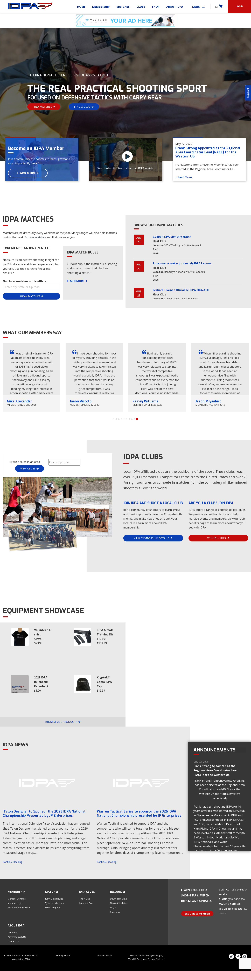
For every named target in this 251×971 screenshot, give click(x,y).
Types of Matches (54, 903)
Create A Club (86, 903)
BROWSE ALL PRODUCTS (61, 722)
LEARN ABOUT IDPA (194, 890)
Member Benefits (17, 898)
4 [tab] (124, 419)
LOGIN (239, 6)
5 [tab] (127, 419)
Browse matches (35, 237)
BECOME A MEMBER (197, 913)
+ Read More (183, 177)
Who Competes (53, 907)
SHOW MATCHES (30, 296)
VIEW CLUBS (28, 468)
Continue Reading (12, 862)
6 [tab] (130, 419)
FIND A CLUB (83, 106)
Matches (123, 7)
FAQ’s (113, 907)
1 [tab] (114, 419)
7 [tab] (134, 419)
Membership (101, 7)
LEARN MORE (26, 173)
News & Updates (118, 903)
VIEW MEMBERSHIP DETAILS (152, 538)
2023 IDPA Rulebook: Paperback (41, 682)
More (196, 7)
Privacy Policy (63, 955)
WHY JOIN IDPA (217, 538)
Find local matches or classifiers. (25, 281)
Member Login (15, 903)
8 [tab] (137, 419)
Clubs (140, 7)
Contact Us (13, 941)
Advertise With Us (17, 936)
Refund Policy (104, 955)
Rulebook (115, 912)
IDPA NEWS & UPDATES (196, 901)
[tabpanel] (31, 377)
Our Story (13, 932)
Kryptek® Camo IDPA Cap (104, 682)
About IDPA (174, 7)
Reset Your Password (19, 907)
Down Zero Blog (118, 898)
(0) (217, 6)
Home (81, 7)
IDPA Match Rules (54, 898)
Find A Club (84, 898)
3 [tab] (121, 419)
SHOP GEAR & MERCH (195, 895)
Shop (155, 7)
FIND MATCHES (43, 106)
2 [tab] (117, 419)
